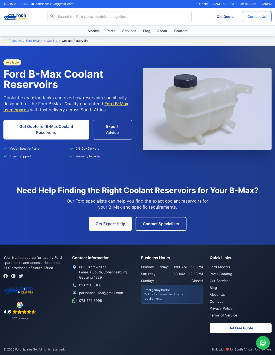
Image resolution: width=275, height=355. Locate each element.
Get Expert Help (110, 224)
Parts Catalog (221, 274)
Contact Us (257, 16)
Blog (146, 31)
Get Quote (225, 16)
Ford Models (220, 267)
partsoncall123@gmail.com (101, 293)
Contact (181, 31)
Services (129, 31)
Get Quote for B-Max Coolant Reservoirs (46, 129)
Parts (111, 31)
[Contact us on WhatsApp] (263, 342)
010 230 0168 (90, 285)
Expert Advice (112, 129)
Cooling (52, 40)
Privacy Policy (221, 308)
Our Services (220, 281)
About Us (217, 294)
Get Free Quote (240, 328)
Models (94, 31)
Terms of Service (223, 315)
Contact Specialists (161, 224)
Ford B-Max (34, 40)
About (162, 31)
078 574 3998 (90, 300)
